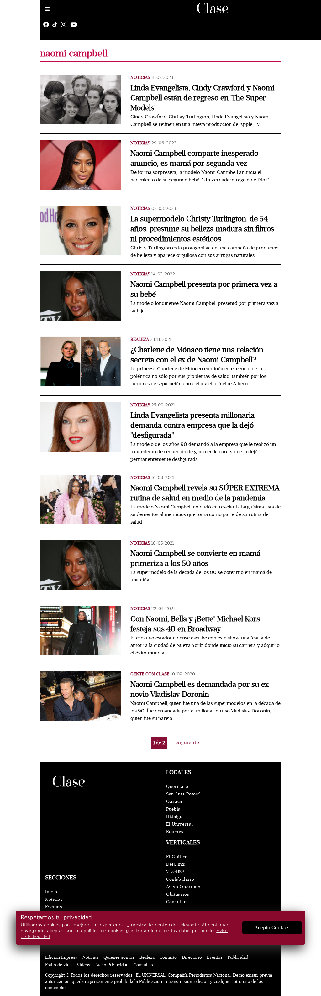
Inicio (51, 891)
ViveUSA (175, 871)
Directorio (192, 957)
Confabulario (180, 879)
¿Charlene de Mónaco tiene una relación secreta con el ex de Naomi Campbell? (196, 354)
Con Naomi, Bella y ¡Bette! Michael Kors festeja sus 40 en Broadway (195, 624)
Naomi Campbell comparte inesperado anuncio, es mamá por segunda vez (194, 158)
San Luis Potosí (183, 794)
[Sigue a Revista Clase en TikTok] (56, 24)
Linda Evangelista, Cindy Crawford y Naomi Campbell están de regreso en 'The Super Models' (202, 97)
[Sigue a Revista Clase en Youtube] (75, 24)
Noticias (140, 77)
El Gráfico (177, 856)
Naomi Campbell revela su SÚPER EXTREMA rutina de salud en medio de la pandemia (205, 493)
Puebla (173, 809)
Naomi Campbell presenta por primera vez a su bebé (203, 289)
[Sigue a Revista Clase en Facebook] (47, 24)
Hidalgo (174, 816)
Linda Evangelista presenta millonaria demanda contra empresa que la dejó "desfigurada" (192, 425)
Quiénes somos (118, 957)
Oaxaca (174, 801)
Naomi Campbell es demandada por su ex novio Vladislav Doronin (199, 689)
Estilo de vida (58, 964)
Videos (83, 964)
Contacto (168, 957)
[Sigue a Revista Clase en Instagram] (65, 24)
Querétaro (177, 786)
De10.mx (175, 864)
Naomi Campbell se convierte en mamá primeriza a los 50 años (195, 558)
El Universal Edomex (179, 827)
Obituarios (177, 894)
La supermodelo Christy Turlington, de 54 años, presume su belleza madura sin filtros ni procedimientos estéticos (202, 228)
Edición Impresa (61, 957)
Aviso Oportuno (183, 886)
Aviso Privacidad (112, 964)
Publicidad (238, 957)
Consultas (176, 902)
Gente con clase (149, 674)
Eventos (53, 907)
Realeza (139, 339)
